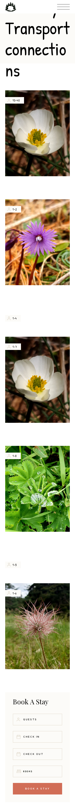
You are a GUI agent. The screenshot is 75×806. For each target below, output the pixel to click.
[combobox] (37, 771)
